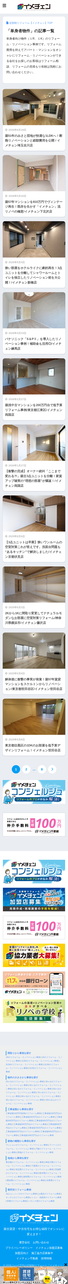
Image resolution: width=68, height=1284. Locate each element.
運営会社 (24, 1242)
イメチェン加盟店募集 (49, 1247)
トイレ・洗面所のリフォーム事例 (46, 1197)
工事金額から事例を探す (21, 1109)
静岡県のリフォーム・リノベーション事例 (42, 1177)
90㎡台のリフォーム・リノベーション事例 (25, 1100)
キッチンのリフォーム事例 (18, 1197)
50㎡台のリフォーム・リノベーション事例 (32, 1089)
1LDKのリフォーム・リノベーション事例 (39, 1061)
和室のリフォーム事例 (17, 1201)
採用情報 (46, 1258)
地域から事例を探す (18, 1158)
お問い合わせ (41, 1242)
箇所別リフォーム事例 (19, 1189)
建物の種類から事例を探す (22, 1141)
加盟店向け (21, 1253)
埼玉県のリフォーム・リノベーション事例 (34, 1169)
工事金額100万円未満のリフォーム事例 (23, 1113)
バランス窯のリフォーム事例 (41, 1201)
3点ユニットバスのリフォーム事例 (21, 1194)
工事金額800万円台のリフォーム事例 (22, 1131)
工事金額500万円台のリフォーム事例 (30, 1124)
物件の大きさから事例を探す (23, 1077)
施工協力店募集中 (42, 1253)
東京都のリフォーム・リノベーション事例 (25, 1162)
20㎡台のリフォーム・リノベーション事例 (25, 1081)
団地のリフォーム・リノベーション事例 (35, 1152)
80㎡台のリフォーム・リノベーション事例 (40, 1096)
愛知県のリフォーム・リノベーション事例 (26, 1180)
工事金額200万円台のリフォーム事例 (38, 1117)
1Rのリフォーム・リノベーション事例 (23, 1057)
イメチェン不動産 (27, 1258)
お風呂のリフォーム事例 (49, 1194)
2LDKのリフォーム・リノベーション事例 (24, 1064)
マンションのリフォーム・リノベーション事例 (27, 1145)
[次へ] (52, 769)
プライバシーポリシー (19, 1247)
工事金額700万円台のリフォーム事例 (44, 1128)
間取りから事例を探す (19, 1053)
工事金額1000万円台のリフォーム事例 (36, 1135)
